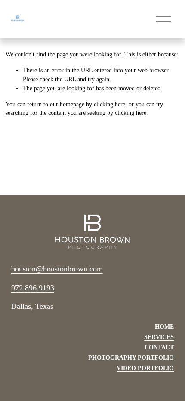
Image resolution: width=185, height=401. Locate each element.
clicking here (109, 104)
